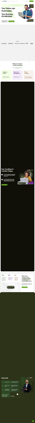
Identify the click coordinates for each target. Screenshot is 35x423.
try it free (11, 21)
